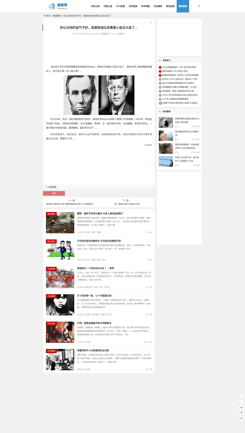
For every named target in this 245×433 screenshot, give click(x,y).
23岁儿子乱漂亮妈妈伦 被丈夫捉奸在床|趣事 (181, 95)
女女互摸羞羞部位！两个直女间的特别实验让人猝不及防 (187, 67)
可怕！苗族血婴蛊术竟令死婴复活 (94, 323)
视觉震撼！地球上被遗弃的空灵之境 (178, 91)
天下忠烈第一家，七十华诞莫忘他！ (95, 295)
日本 (101, 287)
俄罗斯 (89, 287)
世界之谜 (95, 6)
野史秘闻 (170, 6)
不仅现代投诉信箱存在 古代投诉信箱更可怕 (99, 241)
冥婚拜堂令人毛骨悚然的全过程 (93, 350)
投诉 (99, 260)
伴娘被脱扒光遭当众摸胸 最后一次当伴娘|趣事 (182, 87)
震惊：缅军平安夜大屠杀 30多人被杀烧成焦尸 (100, 213)
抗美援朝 (96, 314)
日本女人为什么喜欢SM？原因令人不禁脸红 (181, 79)
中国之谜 (108, 6)
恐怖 (54, 193)
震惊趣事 (183, 6)
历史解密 (158, 6)
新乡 (104, 260)
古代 (88, 260)
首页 (48, 16)
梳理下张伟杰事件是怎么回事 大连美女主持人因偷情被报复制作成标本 (194, 103)
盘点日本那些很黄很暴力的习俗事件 (178, 83)
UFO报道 (120, 6)
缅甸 (99, 232)
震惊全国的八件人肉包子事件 (175, 71)
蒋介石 (109, 314)
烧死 (94, 232)
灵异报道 (133, 6)
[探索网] (59, 9)
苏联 (103, 314)
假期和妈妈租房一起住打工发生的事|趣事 (180, 75)
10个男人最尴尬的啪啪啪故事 (175, 99)
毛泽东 (107, 287)
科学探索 (145, 6)
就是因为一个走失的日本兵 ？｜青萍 (95, 268)
